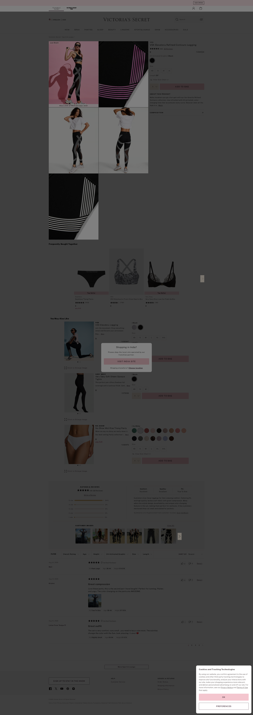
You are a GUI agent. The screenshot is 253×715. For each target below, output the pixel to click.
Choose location (136, 368)
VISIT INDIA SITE (126, 361)
